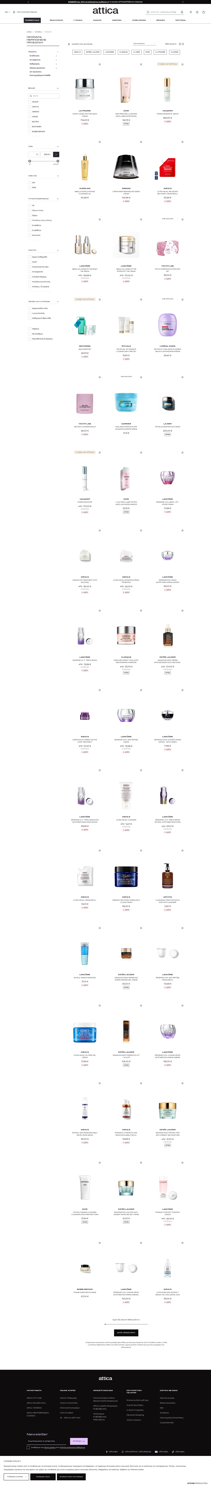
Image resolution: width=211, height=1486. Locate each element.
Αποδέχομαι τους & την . (58, 1447)
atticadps (113, 1452)
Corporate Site (166, 1423)
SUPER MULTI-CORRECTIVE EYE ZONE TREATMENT (85, 741)
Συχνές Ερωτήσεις (135, 1405)
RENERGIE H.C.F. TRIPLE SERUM (85, 660)
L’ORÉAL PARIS (167, 346)
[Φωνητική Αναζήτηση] (181, 12)
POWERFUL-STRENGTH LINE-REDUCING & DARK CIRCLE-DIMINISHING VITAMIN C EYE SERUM (126, 1134)
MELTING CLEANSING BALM (85, 427)
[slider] (29, 161)
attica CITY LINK (34, 1398)
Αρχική (29, 32)
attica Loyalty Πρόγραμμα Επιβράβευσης (105, 1407)
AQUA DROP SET (84, 349)
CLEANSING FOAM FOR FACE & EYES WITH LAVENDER (168, 901)
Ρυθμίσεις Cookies (15, 1476)
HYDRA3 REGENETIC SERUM (167, 114)
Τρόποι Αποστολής (68, 1403)
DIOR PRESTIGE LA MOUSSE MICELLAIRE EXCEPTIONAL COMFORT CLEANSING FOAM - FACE (126, 115)
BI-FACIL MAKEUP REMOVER (85, 977)
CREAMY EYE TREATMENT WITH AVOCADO (85, 581)
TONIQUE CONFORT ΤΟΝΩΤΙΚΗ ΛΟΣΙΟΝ (167, 1213)
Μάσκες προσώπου (37, 68)
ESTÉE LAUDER (93, 52)
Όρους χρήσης (49, 1447)
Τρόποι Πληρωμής (68, 1398)
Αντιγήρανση (35, 60)
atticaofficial (131, 1452)
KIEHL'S (77, 52)
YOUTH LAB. (167, 266)
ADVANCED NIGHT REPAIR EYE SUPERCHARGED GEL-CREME (126, 979)
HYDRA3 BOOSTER (84, 502)
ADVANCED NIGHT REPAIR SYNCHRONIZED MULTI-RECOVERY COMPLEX (167, 661)
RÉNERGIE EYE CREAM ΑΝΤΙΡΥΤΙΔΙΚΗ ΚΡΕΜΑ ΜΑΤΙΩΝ (167, 581)
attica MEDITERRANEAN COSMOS (38, 1414)
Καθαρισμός (35, 64)
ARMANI (126, 188)
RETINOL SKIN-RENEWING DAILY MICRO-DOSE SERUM (84, 1134)
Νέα (161, 1408)
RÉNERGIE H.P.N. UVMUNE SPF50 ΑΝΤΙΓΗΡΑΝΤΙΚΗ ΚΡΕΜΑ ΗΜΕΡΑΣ (167, 1056)
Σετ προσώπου (36, 72)
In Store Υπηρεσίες (135, 1410)
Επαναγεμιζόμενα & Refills (40, 75)
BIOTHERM (84, 346)
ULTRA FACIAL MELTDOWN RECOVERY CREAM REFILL (167, 193)
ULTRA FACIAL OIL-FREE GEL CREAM (85, 1056)
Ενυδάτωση (34, 56)
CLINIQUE (123, 52)
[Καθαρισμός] (177, 12)
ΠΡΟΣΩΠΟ (32, 52)
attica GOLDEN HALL (36, 1403)
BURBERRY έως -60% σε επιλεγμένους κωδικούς (87, 2)
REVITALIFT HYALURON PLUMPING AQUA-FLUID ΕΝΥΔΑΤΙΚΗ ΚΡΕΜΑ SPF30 (167, 350)
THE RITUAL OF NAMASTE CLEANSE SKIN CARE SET (126, 350)
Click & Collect (66, 1413)
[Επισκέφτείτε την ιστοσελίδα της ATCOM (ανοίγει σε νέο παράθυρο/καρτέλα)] (197, 1483)
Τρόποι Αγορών (134, 1420)
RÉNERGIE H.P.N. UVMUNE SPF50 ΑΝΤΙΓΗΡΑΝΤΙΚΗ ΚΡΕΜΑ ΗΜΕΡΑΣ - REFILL (126, 1294)
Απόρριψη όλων (43, 1476)
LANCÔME (109, 52)
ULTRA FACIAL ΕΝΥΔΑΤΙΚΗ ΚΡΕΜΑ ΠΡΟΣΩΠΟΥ (126, 581)
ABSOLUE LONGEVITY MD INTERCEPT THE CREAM (126, 270)
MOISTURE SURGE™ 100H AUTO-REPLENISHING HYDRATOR (126, 661)
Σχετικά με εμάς (167, 1398)
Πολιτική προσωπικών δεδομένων (72, 1447)
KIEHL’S (168, 188)
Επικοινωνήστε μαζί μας (137, 1400)
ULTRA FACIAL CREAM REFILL (84, 900)
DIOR (147, 52)
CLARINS (174, 52)
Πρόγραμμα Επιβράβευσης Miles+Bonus (99, 1417)
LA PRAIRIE (160, 52)
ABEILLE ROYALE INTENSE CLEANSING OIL (85, 193)
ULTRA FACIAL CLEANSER (126, 820)
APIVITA (167, 897)
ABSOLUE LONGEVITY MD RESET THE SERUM (85, 270)
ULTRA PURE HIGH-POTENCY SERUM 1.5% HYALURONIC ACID (167, 1293)
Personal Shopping (135, 1415)
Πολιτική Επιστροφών (70, 1408)
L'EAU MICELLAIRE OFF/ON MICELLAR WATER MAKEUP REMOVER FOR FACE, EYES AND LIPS (126, 503)
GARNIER (126, 424)
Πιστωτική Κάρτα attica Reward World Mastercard (105, 1399)
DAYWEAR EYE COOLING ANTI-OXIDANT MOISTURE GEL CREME (126, 1213)
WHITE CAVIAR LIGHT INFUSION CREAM (85, 115)
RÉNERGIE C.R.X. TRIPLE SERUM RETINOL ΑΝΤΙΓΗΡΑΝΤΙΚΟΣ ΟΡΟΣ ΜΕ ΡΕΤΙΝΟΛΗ (168, 821)
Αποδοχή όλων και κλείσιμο (71, 1476)
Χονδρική (164, 1413)
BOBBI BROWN (85, 1289)
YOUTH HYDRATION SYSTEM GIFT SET (167, 270)
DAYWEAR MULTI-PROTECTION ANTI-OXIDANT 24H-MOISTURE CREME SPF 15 (168, 1134)
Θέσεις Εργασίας (167, 1403)
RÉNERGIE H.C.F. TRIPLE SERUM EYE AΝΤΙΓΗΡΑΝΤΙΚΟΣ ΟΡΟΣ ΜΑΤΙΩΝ (85, 821)
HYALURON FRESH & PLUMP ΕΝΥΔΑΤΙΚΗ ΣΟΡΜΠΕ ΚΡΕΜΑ (126, 428)
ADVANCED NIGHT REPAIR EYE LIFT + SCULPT (126, 1056)
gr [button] (6, 12)
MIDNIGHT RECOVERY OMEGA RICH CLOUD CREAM (126, 901)
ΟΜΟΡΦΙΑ (38, 32)
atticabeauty (144, 1452)
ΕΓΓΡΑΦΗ (77, 1441)
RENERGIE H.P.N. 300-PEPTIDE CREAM (126, 741)
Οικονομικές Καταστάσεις (171, 1418)
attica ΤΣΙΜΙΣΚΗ (34, 1408)
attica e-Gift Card (72, 1418)
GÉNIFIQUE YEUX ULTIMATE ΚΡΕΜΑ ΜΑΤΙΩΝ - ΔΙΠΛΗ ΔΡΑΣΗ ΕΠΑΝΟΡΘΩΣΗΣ (167, 741)
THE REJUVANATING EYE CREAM (167, 427)
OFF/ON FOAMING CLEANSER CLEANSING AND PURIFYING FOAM (84, 1213)
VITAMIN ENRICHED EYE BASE (84, 1292)
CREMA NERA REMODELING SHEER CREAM (126, 193)
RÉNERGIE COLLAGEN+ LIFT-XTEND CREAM (167, 503)
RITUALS (126, 346)
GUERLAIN (84, 188)
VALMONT (167, 111)
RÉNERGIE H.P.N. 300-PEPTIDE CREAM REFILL (167, 979)
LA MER (136, 52)
